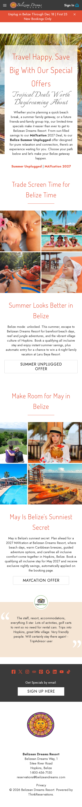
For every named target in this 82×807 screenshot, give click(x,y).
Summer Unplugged (26, 166)
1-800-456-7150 (41, 772)
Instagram (27, 672)
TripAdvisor (34, 672)
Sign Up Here (41, 691)
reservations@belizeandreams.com (41, 777)
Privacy (41, 785)
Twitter (20, 672)
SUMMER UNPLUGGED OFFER (41, 367)
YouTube (62, 672)
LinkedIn (55, 672)
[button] (74, 14)
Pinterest (41, 672)
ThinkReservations (40, 794)
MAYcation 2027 (58, 166)
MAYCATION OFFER (41, 580)
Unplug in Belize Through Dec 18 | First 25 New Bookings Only (37, 16)
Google (48, 672)
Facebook (13, 672)
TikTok (68, 672)
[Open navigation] (5, 5)
